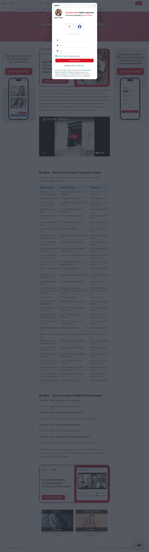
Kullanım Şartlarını (63, 56)
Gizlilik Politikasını (68, 72)
